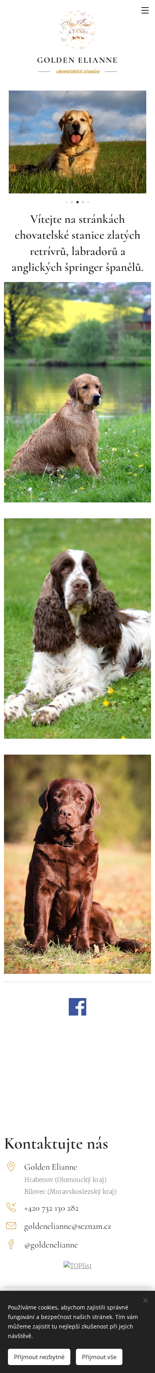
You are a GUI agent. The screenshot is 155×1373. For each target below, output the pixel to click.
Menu (145, 10)
